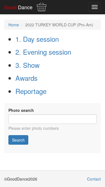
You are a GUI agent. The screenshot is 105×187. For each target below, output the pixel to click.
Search (18, 140)
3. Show (27, 65)
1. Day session (37, 39)
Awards (26, 78)
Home (13, 24)
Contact (94, 179)
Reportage (30, 91)
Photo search (21, 110)
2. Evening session (43, 52)
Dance (18, 7)
